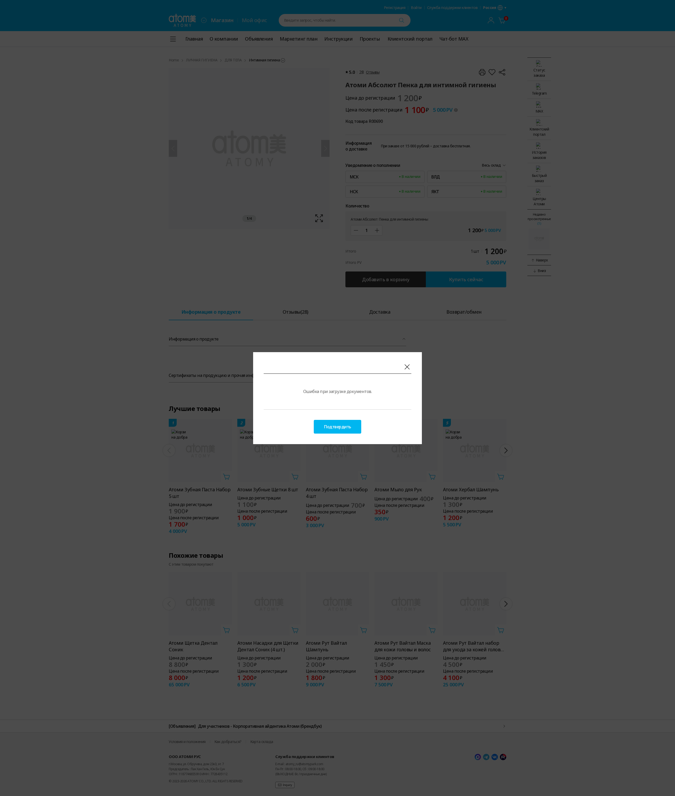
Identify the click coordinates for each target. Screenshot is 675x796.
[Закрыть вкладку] (407, 367)
